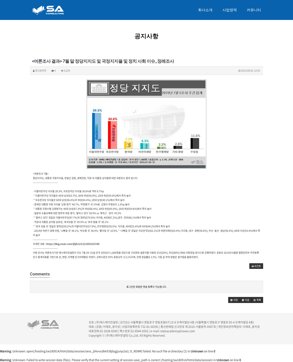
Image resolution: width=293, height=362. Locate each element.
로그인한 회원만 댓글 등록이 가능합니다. (146, 287)
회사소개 (205, 10)
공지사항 (146, 36)
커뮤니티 (254, 10)
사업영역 (229, 10)
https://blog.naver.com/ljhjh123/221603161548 (72, 244)
